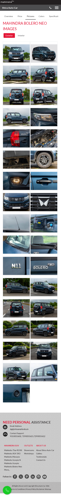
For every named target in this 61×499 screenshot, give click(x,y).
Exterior (9, 35)
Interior (21, 35)
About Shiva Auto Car (45, 450)
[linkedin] (32, 476)
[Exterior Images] (16, 55)
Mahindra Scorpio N (12, 460)
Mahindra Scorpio (11, 463)
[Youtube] (44, 476)
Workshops (29, 453)
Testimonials (41, 457)
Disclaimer (40, 489)
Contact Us (40, 460)
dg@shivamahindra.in (19, 429)
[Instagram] (38, 476)
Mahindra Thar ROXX (13, 450)
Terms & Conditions (17, 489)
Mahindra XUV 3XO (12, 453)
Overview (8, 16)
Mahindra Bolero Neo (13, 466)
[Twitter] (21, 476)
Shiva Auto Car (10, 7)
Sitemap (48, 489)
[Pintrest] (27, 476)
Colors (42, 16)
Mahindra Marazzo (12, 457)
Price (20, 16)
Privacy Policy (31, 489)
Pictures (30, 16)
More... (7, 470)
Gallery (39, 453)
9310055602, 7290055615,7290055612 (27, 436)
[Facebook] (15, 476)
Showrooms (29, 450)
